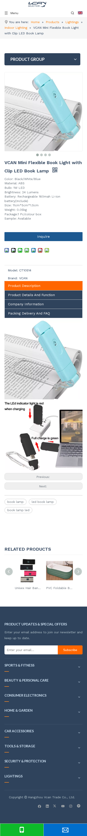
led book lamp (43, 502)
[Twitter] (55, 806)
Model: (13, 270)
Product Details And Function (31, 295)
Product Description (24, 286)
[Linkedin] (47, 806)
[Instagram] (71, 806)
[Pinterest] (78, 806)
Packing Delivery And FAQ (29, 313)
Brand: (13, 278)
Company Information (26, 304)
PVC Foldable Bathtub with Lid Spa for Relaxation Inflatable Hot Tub (59, 588)
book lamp (15, 502)
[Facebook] (39, 806)
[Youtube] (63, 806)
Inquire (43, 236)
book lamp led (18, 510)
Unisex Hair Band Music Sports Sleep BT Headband (27, 588)
